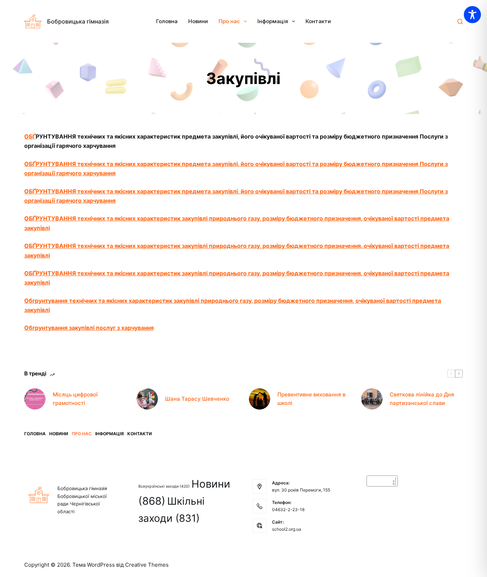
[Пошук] (460, 21)
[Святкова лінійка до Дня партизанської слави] (372, 399)
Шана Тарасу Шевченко (197, 398)
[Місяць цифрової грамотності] (35, 399)
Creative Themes (147, 564)
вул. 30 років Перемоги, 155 (301, 490)
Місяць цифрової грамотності (75, 399)
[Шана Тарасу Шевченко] (147, 399)
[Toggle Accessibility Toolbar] (472, 14)
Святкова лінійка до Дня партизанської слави (422, 399)
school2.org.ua (286, 529)
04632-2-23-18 (288, 509)
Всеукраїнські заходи (164, 486)
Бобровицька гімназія (78, 21)
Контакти (318, 21)
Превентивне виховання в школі (311, 399)
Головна (167, 21)
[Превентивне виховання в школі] (259, 399)
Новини (198, 21)
